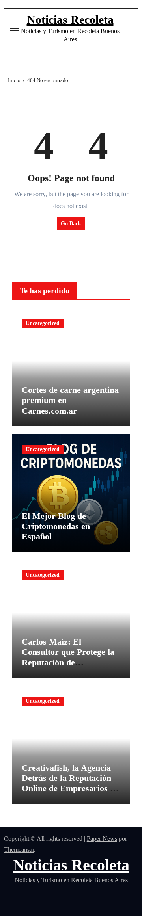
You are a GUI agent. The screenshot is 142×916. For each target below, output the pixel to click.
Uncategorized (43, 323)
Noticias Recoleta (70, 19)
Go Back (71, 224)
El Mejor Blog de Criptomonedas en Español (56, 526)
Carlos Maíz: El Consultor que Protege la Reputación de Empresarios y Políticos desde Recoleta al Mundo (68, 662)
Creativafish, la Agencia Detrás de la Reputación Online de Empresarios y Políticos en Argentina (68, 783)
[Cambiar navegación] (14, 28)
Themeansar (19, 849)
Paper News (102, 838)
